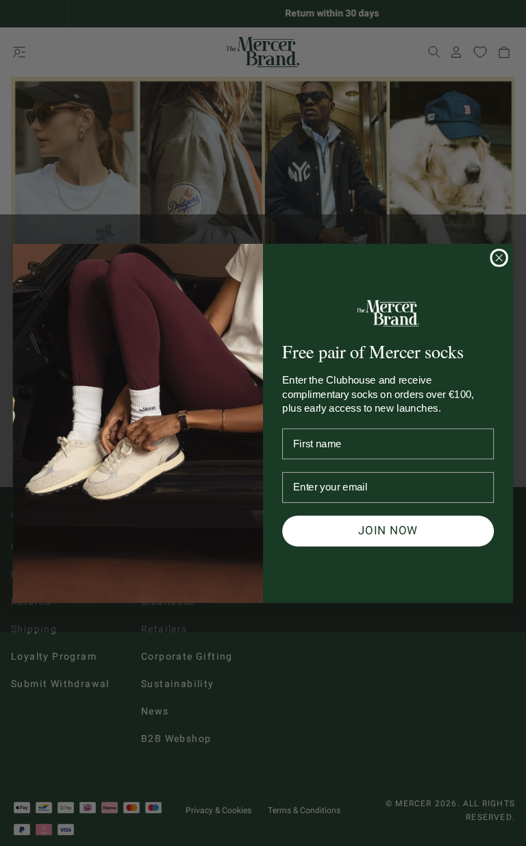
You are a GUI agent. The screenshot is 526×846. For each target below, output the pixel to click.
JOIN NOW (388, 530)
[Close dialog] (498, 257)
